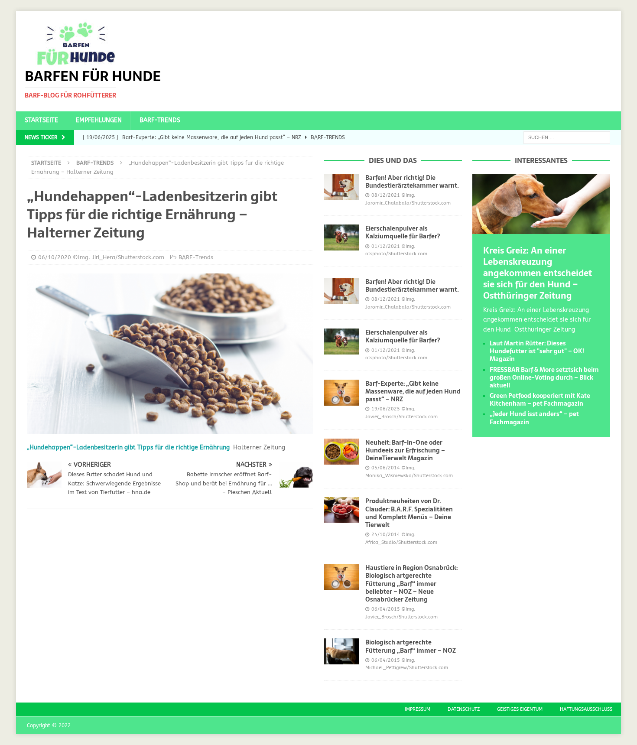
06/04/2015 (385, 609)
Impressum (417, 709)
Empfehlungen (99, 120)
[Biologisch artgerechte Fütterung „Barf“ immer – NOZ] (341, 651)
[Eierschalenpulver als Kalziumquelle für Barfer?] (341, 237)
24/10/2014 (385, 534)
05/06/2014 (385, 468)
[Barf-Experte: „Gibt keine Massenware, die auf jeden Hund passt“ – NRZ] (341, 393)
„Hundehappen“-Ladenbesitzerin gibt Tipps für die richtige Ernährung (128, 447)
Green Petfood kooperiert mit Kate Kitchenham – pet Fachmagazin (540, 399)
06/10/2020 (54, 257)
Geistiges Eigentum (520, 709)
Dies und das (393, 160)
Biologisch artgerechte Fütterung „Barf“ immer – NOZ (410, 646)
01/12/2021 (385, 246)
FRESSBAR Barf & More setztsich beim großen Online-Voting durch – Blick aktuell (544, 377)
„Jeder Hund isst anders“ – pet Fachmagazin (534, 417)
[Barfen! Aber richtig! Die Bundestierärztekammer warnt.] (341, 187)
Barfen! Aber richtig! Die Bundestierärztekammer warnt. (412, 181)
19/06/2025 (385, 409)
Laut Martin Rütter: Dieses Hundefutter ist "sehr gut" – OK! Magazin (537, 351)
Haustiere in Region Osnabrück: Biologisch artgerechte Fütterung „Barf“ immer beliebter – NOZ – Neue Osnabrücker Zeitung (411, 583)
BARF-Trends (160, 120)
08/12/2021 (385, 195)
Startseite (41, 120)
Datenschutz (464, 709)
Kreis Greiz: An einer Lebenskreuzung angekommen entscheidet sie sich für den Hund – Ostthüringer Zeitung (537, 273)
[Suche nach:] (566, 137)
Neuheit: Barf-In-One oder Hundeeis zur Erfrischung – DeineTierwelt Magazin (405, 450)
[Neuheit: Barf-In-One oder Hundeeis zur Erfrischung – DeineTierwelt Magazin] (341, 452)
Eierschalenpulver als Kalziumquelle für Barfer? (402, 232)
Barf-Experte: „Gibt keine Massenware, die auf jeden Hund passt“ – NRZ (413, 391)
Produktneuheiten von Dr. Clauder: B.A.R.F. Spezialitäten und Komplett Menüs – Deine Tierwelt (409, 513)
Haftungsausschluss (586, 709)
